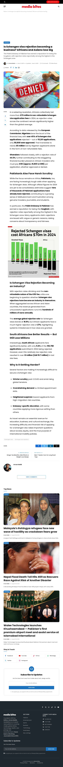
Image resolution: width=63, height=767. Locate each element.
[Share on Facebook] (11, 67)
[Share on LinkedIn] (16, 67)
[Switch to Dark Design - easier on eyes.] (4, 2)
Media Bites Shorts (53, 2)
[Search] (58, 6)
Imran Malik (12, 63)
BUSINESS (6, 42)
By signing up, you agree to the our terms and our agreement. (32, 691)
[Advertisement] (31, 26)
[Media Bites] (31, 6)
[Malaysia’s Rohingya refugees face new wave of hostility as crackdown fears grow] (31, 509)
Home (5, 11)
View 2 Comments (31, 477)
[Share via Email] (18, 67)
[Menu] (5, 6)
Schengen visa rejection (22, 439)
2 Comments (44, 63)
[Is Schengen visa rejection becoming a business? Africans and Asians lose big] (31, 89)
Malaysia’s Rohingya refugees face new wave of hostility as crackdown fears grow (30, 530)
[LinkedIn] (5, 124)
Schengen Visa (8, 439)
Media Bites (37, 761)
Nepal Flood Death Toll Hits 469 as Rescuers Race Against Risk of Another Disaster (31, 578)
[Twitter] (5, 120)
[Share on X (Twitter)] (13, 67)
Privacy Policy (42, 691)
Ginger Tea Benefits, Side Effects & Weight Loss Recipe (18, 456)
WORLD (6, 494)
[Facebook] (5, 116)
